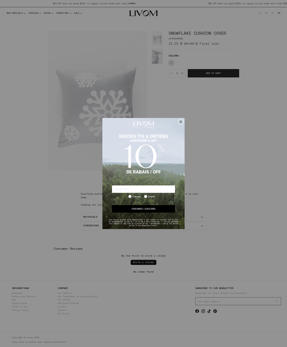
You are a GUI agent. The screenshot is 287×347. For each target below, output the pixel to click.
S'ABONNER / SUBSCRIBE (144, 209)
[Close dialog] (180, 121)
